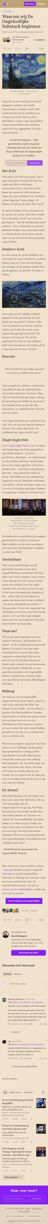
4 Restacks (34, 910)
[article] (24, 1109)
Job (9, 1041)
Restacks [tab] (18, 974)
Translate (8, 11)
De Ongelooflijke (19, 37)
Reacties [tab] (7, 974)
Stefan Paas (19, 1115)
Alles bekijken (11, 1177)
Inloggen (41, 4)
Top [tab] (5, 1092)
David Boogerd (18, 40)
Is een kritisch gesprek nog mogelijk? (17, 1101)
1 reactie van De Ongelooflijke (24, 1066)
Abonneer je (8, 874)
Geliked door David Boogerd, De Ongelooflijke (27, 1002)
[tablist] (12, 974)
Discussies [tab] (28, 1092)
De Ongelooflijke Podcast (17, 445)
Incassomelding (24, 1211)
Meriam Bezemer (16, 999)
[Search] (43, 1092)
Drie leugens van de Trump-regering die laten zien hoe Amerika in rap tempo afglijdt (16, 1152)
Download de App (35, 1216)
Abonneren (30, 4)
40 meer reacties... (10, 1078)
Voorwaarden (37, 1208)
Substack (11, 1221)
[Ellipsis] (46, 999)
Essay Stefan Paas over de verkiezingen (14, 1133)
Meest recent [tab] (15, 1092)
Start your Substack (16, 1216)
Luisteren (40, 40)
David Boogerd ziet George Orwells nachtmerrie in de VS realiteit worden (15, 1160)
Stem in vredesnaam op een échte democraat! (15, 1127)
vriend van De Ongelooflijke (17, 889)
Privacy (27, 1208)
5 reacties (15, 1032)
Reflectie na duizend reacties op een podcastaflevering (16, 1108)
